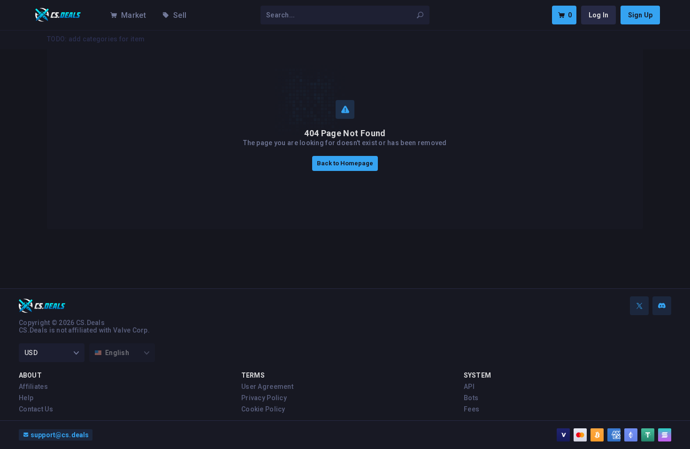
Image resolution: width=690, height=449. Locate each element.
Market (133, 15)
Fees (471, 409)
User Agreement (267, 386)
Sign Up (640, 15)
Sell (179, 15)
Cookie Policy (263, 409)
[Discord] (661, 305)
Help (26, 398)
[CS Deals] (58, 15)
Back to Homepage (345, 163)
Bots (471, 398)
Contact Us (36, 409)
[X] (639, 305)
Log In (598, 15)
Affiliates (33, 386)
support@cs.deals (60, 435)
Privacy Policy (264, 398)
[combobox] (339, 15)
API (469, 386)
